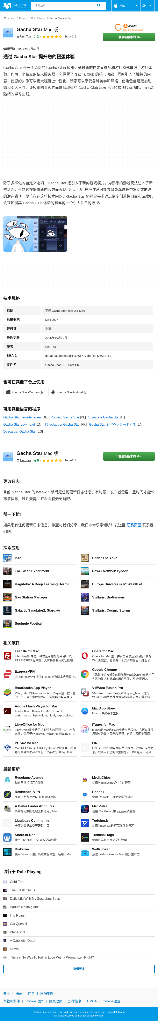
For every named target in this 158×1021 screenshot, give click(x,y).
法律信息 (74, 1001)
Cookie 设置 (112, 1001)
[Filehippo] (14, 5)
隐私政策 (55, 1001)
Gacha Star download (19, 424)
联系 (19, 993)
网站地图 (46, 993)
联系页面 (134, 525)
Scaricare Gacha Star (104, 417)
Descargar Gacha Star (19, 431)
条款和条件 (11, 1001)
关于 (6, 993)
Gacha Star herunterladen (22, 417)
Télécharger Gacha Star (62, 424)
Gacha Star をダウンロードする (112, 424)
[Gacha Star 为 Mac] (8, 32)
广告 (31, 993)
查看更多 (79, 968)
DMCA (92, 1001)
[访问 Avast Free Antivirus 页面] (129, 27)
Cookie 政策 (34, 1001)
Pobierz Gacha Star (65, 417)
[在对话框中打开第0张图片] (35, 234)
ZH (144, 5)
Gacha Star (37, 29)
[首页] (5, 18)
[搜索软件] (99, 6)
